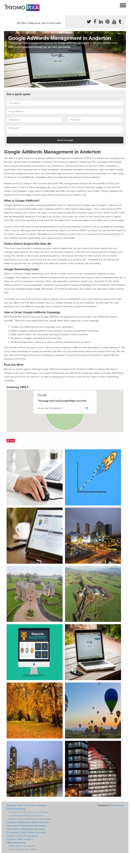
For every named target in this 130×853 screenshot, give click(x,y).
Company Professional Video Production (27, 822)
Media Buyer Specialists (21, 846)
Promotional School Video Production (26, 832)
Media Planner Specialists (22, 849)
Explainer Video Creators (19, 839)
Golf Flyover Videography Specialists (25, 829)
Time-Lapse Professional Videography (26, 825)
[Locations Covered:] (5, 5)
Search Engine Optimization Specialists (29, 819)
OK (86, 408)
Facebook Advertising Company (26, 815)
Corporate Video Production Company (26, 805)
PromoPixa (118, 805)
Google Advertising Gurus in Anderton (29, 812)
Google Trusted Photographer (22, 835)
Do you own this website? (50, 408)
